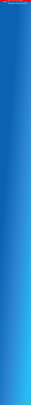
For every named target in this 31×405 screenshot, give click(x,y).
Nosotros (9, 1)
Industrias (17, 1)
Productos (13, 1)
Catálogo (21, 1)
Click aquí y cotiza (21, 0)
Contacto (24, 1)
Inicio (6, 1)
